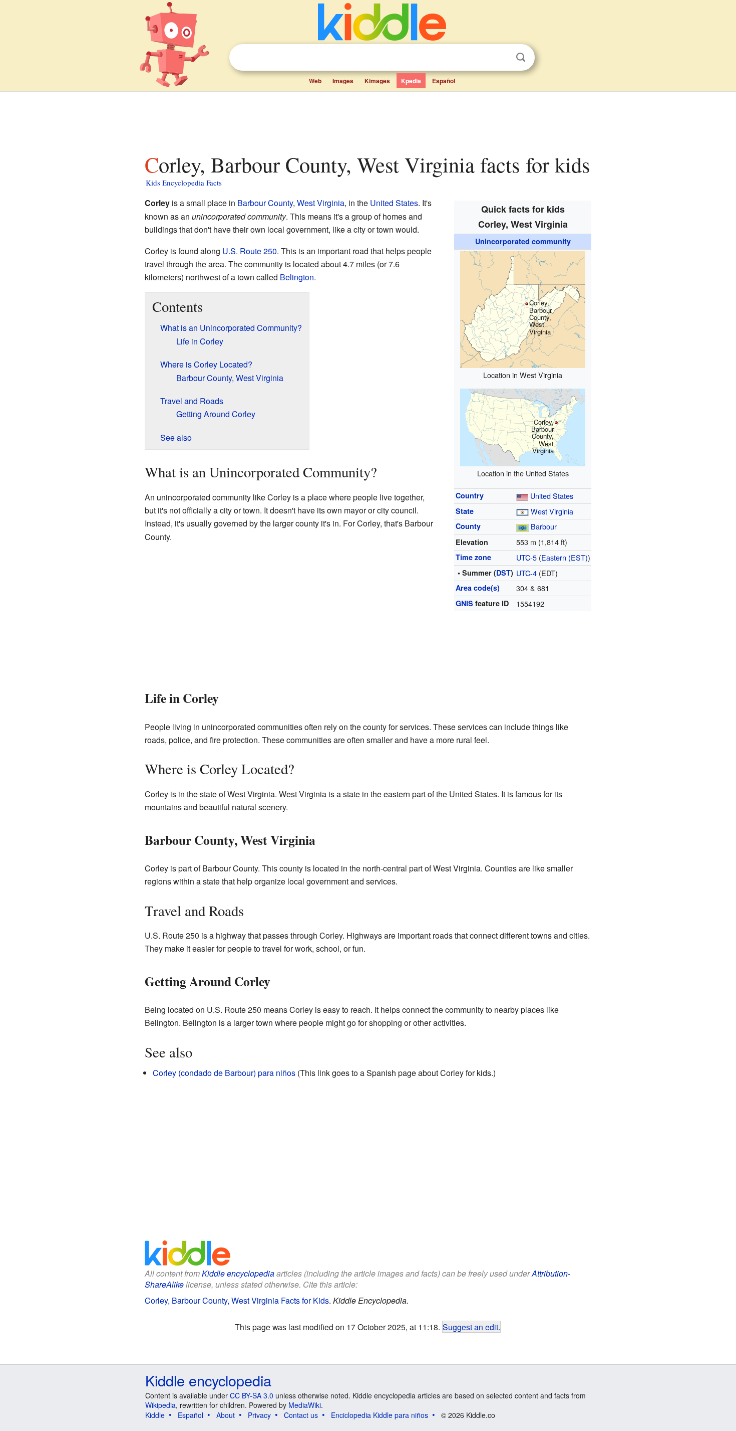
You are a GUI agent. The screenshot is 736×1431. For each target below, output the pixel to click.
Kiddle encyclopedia (238, 1273)
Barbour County (265, 203)
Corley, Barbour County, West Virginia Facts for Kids (237, 1300)
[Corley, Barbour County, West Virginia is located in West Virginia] (522, 308)
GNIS (464, 603)
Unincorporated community (523, 241)
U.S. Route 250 (249, 251)
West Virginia (552, 511)
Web (315, 80)
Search (521, 57)
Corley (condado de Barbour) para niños (224, 1073)
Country (470, 495)
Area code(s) (478, 588)
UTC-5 (526, 557)
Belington (297, 277)
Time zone (473, 557)
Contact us (301, 1415)
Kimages (377, 80)
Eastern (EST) (564, 557)
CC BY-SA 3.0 (251, 1395)
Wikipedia (160, 1405)
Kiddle (155, 1415)
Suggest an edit (470, 1326)
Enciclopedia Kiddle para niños (379, 1415)
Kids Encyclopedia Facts (184, 182)
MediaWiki (304, 1405)
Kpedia (411, 80)
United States (551, 495)
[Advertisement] (367, 119)
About (225, 1415)
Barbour (544, 526)
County (468, 526)
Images (342, 80)
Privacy (259, 1415)
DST (503, 573)
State (465, 511)
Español (443, 80)
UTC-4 (526, 573)
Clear (500, 57)
